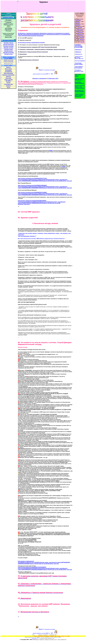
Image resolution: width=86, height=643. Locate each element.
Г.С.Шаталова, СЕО (53, 78)
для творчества (8, 71)
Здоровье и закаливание (39, 78)
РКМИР (51, 150)
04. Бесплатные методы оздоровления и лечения (31, 42)
